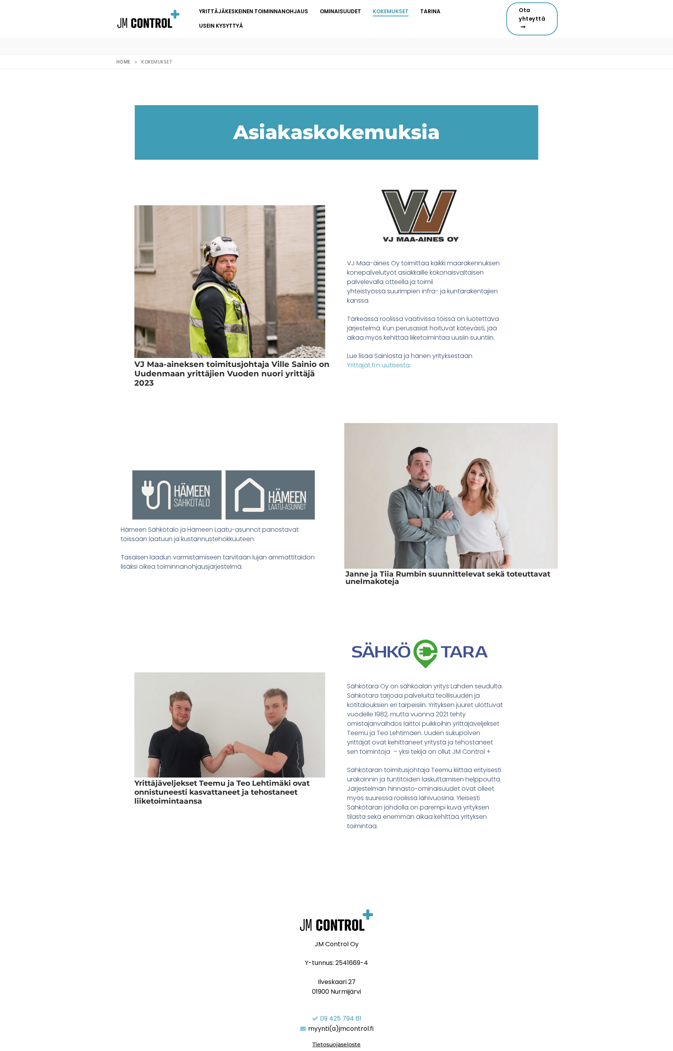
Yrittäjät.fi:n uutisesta (378, 365)
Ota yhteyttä (532, 15)
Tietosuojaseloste (336, 1044)
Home (123, 62)
